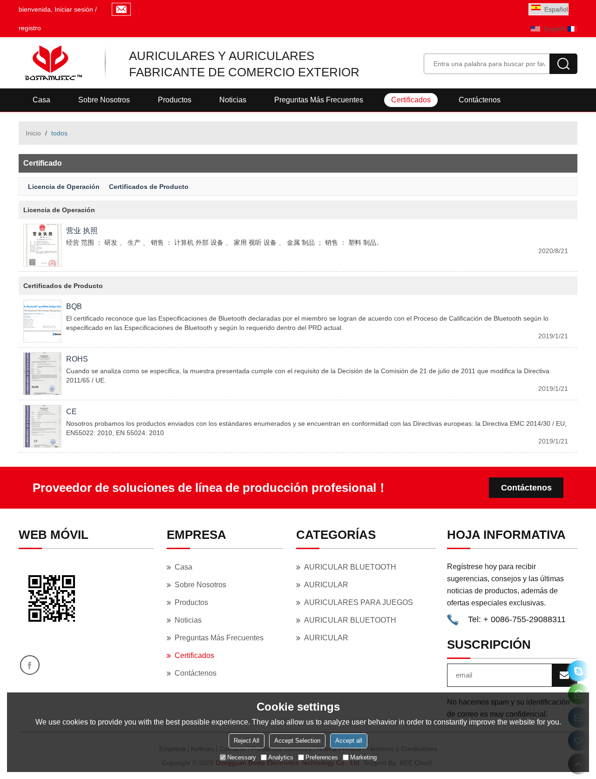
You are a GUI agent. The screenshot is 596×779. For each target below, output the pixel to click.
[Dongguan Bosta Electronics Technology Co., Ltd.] (52, 62)
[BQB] (42, 321)
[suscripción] (564, 675)
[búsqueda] (563, 64)
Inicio (33, 133)
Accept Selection (297, 740)
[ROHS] (42, 374)
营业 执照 (82, 231)
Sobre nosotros (104, 100)
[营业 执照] (42, 245)
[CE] (42, 426)
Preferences (321, 757)
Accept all (348, 740)
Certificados (411, 100)
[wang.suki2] (578, 670)
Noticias (232, 100)
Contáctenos (480, 100)
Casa (41, 100)
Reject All (246, 740)
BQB (74, 306)
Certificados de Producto (149, 186)
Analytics (280, 757)
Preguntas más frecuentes (318, 100)
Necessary (241, 757)
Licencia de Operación (64, 186)
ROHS (77, 359)
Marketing (363, 757)
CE (71, 412)
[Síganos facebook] (30, 665)
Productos (174, 100)
